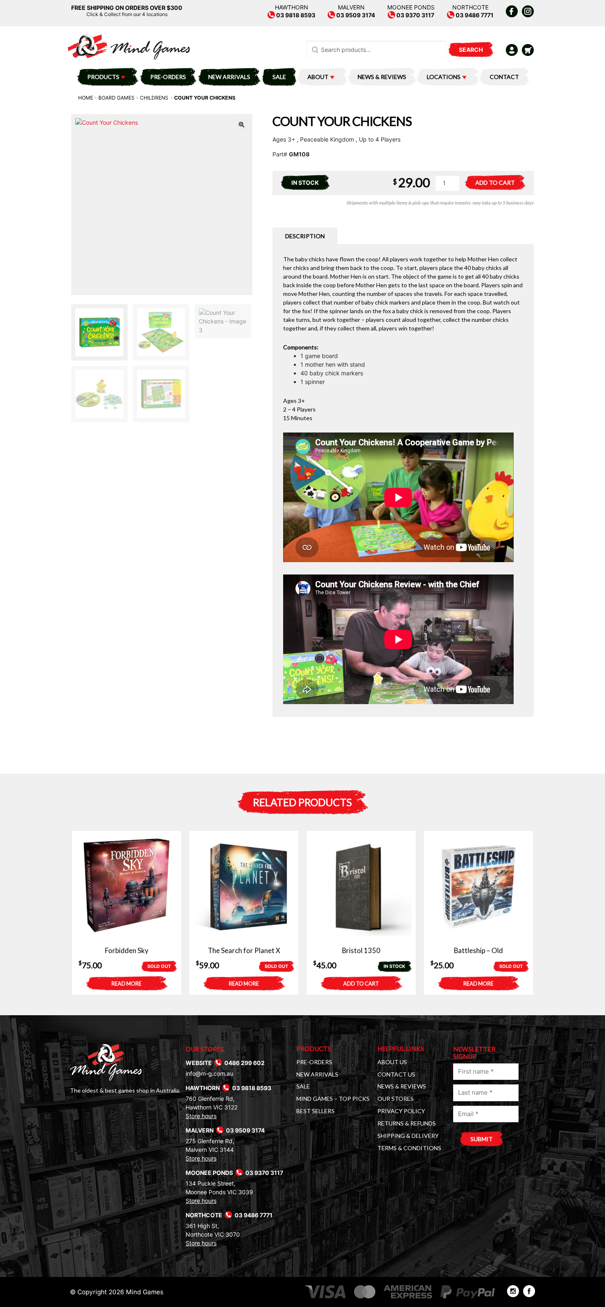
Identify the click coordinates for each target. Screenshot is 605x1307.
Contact (504, 76)
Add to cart (495, 182)
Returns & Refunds (406, 1123)
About (317, 76)
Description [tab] (305, 236)
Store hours (201, 1115)
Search (471, 49)
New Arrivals (229, 76)
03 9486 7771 (473, 15)
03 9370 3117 (414, 15)
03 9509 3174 (355, 15)
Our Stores (395, 1098)
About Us (392, 1061)
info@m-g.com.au (209, 1073)
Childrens (154, 98)
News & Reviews (382, 76)
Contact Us (396, 1074)
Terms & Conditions (409, 1147)
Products (103, 76)
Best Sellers (315, 1110)
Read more (127, 984)
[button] (241, 124)
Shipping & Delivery (408, 1135)
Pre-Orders (168, 76)
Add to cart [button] (361, 984)
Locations (444, 76)
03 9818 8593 (295, 15)
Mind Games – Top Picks (333, 1098)
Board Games (116, 98)
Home (85, 98)
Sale (279, 76)
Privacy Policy (401, 1110)
